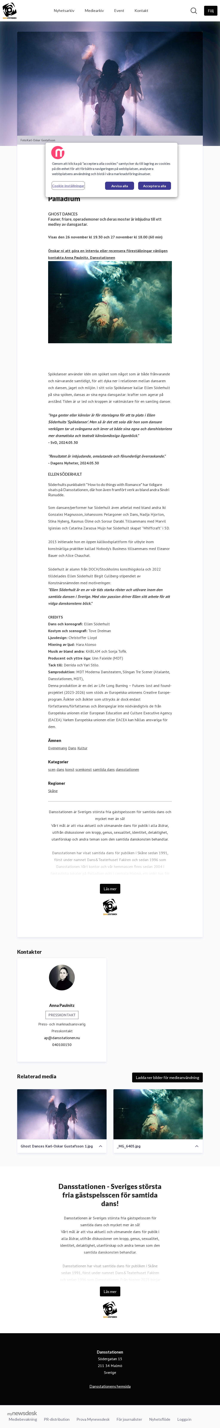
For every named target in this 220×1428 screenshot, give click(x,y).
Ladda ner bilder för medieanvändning (167, 1077)
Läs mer (110, 888)
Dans (72, 748)
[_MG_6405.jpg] (158, 1114)
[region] (111, 170)
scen (51, 769)
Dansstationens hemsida (110, 1386)
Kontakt (141, 10)
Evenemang (57, 748)
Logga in (184, 1419)
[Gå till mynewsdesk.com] (22, 1413)
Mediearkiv (94, 10)
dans (60, 769)
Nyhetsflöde (159, 1419)
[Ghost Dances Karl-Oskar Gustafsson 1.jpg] (62, 1114)
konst (69, 769)
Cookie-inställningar (68, 186)
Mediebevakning (23, 1419)
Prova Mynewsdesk (93, 1419)
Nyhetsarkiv (64, 10)
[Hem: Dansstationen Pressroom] (10, 11)
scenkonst (83, 769)
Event (119, 10)
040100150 (62, 1044)
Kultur (82, 748)
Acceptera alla (154, 186)
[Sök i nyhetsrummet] (193, 10)
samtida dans (104, 769)
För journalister (129, 1419)
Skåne (53, 790)
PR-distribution (57, 1419)
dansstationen (127, 769)
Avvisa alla (119, 186)
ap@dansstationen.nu (62, 1037)
